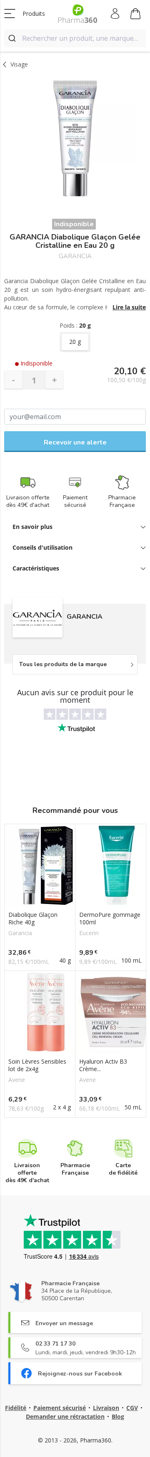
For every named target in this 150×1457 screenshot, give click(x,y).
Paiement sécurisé (59, 1408)
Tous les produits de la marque (63, 664)
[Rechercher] (13, 38)
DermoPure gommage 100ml (109, 918)
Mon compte (115, 13)
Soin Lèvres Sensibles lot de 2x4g (37, 1065)
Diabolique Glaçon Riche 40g (33, 918)
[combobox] (75, 38)
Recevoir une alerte (75, 442)
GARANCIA (75, 256)
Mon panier (135, 13)
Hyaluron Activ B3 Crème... (103, 1065)
